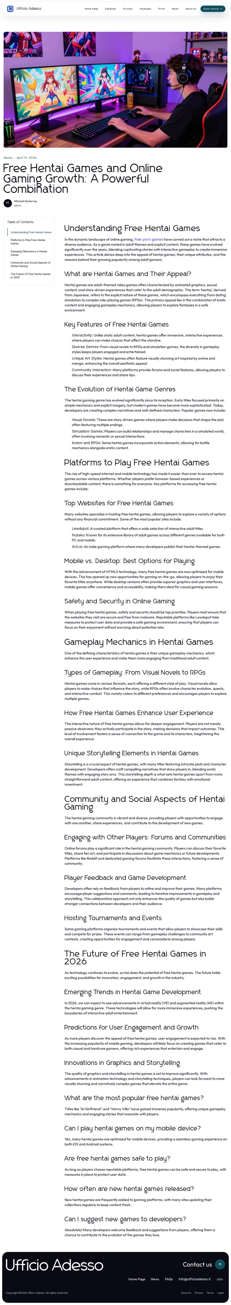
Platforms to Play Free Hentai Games (28, 241)
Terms (210, 1292)
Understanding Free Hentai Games (31, 232)
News (155, 1279)
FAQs (169, 1279)
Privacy (199, 1292)
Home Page (136, 1279)
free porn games (148, 239)
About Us (186, 1292)
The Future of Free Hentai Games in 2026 (31, 275)
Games (8, 157)
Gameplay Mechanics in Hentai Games (29, 253)
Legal (220, 1292)
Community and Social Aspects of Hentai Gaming (30, 264)
